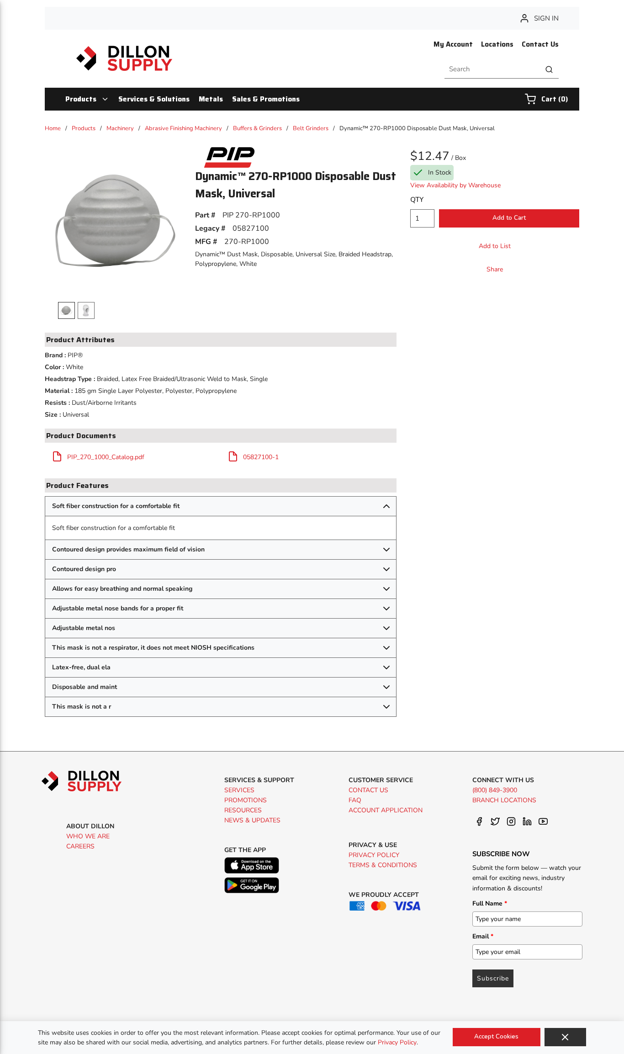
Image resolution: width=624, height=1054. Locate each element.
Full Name (489, 903)
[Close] (565, 1037)
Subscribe (493, 978)
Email (482, 936)
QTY (416, 199)
